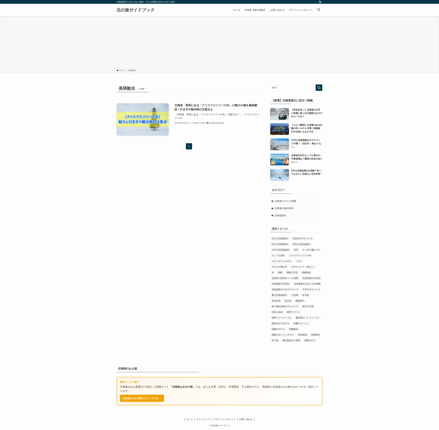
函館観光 (306, 272)
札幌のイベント (301, 323)
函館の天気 (292, 272)
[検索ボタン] (318, 10)
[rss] (320, 2)
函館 (280, 272)
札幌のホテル (278, 329)
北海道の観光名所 (284, 208)
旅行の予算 (308, 306)
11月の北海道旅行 (281, 250)
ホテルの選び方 (279, 267)
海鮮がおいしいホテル (283, 334)
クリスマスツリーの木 (300, 255)
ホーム (189, 419)
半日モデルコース (311, 289)
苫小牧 (275, 340)
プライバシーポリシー (224, 419)
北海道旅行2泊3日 (281, 283)
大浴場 (294, 295)
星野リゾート (293, 312)
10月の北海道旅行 (302, 244)
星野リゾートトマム (282, 317)
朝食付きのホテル (280, 323)
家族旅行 (299, 300)
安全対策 (276, 300)
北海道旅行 (281, 215)
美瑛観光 (315, 334)
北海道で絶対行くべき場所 (285, 278)
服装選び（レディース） (308, 317)
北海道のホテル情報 (285, 201)
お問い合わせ (246, 419)
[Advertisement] (219, 43)
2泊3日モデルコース (303, 238)
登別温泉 (302, 334)
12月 (296, 250)
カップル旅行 (278, 255)
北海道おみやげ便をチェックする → (142, 398)
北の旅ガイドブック (136, 10)
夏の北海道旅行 (279, 295)
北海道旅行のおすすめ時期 (307, 283)
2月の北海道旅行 (280, 238)
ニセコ (299, 261)
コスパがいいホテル (282, 261)
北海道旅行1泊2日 (311, 278)
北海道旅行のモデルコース (285, 289)
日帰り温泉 (277, 312)
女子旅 (305, 295)
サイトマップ (203, 419)
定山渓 (288, 300)
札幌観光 (293, 329)
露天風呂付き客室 (291, 340)
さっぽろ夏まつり (311, 250)
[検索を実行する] (319, 87)
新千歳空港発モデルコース (285, 306)
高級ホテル (310, 340)
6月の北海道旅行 (280, 244)
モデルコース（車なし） (303, 267)
